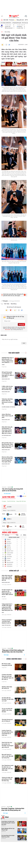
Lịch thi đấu (8, 497)
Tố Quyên (5, 301)
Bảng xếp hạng (9, 532)
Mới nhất (5, 20)
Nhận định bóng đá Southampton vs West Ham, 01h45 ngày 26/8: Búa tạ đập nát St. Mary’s (7, 430)
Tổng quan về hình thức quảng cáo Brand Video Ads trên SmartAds (13, 651)
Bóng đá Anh (20, 20)
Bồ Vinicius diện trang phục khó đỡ (7, 664)
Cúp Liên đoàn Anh (6, 435)
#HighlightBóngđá (17, 22)
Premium (11, 20)
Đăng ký (21, 324)
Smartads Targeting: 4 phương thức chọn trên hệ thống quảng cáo (12, 809)
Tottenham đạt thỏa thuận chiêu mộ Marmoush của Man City (7, 401)
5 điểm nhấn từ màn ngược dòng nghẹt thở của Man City (7, 388)
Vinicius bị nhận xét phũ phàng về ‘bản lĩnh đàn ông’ (7, 779)
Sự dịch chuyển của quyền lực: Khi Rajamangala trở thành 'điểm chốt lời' (7, 592)
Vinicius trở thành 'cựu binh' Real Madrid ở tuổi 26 (6, 621)
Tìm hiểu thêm (6, 493)
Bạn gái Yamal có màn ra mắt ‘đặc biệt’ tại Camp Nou (7, 756)
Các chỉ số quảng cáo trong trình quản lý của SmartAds (12, 489)
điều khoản (7, 329)
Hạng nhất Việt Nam (21, 501)
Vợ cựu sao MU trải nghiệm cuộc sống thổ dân (7, 710)
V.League (4, 501)
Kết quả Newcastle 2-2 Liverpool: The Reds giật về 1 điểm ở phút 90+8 (8, 374)
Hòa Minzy (14, 303)
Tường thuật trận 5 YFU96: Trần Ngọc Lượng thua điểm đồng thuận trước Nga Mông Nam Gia (7, 607)
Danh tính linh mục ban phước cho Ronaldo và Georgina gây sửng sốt (7, 745)
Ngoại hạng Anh (6, 379)
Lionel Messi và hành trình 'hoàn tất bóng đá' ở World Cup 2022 (8, 823)
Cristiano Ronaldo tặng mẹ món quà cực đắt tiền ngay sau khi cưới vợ (7, 677)
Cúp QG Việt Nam (11, 501)
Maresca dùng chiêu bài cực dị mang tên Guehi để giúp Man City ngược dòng (7, 459)
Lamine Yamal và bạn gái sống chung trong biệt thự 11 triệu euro (7, 733)
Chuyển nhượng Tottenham (8, 406)
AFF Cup (3, 596)
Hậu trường (7, 31)
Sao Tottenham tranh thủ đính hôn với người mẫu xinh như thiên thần (7, 768)
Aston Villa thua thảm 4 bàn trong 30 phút (7, 416)
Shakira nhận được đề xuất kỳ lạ (7, 687)
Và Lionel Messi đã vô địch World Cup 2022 (7, 836)
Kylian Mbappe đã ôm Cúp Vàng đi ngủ (7, 829)
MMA (3, 612)
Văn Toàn (6, 303)
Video (3, 364)
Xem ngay (5, 654)
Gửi (24, 343)
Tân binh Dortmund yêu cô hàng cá (7, 720)
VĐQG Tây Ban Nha (6, 625)
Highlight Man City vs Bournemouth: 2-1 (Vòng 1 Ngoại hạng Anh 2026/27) (7, 360)
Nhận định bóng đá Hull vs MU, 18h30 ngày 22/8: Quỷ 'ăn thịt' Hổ (7, 578)
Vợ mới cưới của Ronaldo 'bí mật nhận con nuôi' (8, 699)
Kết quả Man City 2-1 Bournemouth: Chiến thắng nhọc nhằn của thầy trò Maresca (7, 445)
